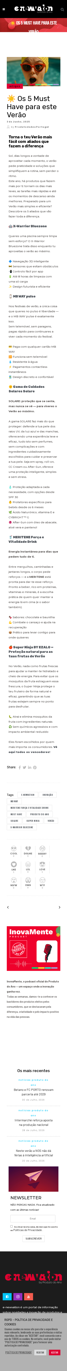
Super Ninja (33, 820)
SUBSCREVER (34, 1238)
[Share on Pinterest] (34, 767)
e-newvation (27, 794)
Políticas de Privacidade (27, 1230)
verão (51, 820)
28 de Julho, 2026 (33, 1130)
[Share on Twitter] (24, 767)
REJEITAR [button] (40, 1352)
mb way (14, 801)
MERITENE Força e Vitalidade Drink (30, 807)
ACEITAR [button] (54, 1352)
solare (14, 820)
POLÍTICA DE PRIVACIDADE (18, 1352)
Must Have (16, 814)
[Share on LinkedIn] (29, 767)
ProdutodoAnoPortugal (32, 126)
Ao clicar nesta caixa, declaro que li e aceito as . (34, 1228)
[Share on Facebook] (20, 767)
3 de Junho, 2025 (18, 121)
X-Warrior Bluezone (22, 827)
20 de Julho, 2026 (33, 1160)
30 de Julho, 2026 (33, 1099)
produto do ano (39, 814)
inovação (48, 794)
